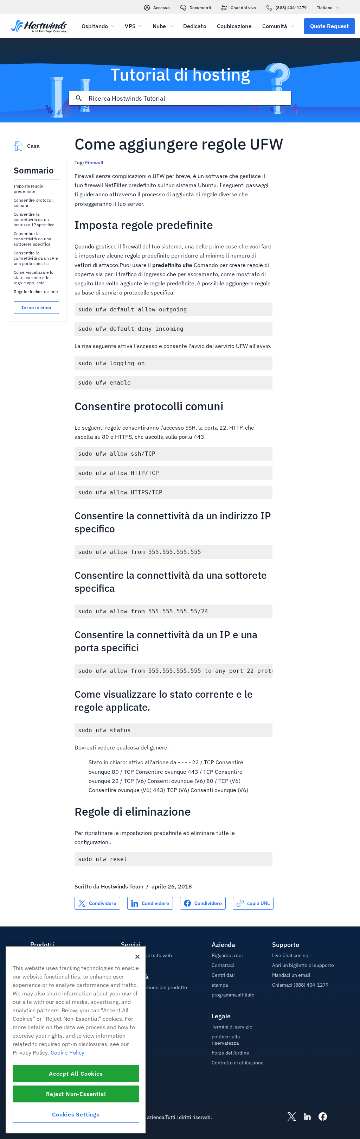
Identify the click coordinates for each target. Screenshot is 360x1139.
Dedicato (194, 26)
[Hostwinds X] (288, 1117)
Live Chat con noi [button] (291, 955)
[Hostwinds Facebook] (319, 1117)
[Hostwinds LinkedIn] (303, 1117)
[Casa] (39, 27)
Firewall (94, 162)
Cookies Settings (76, 1114)
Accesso (161, 7)
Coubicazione (234, 26)
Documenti (200, 7)
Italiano (325, 7)
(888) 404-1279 (291, 7)
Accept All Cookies (76, 1073)
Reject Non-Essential (76, 1093)
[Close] (137, 956)
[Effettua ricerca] (79, 98)
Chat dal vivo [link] (243, 7)
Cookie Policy (67, 1052)
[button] (329, 26)
